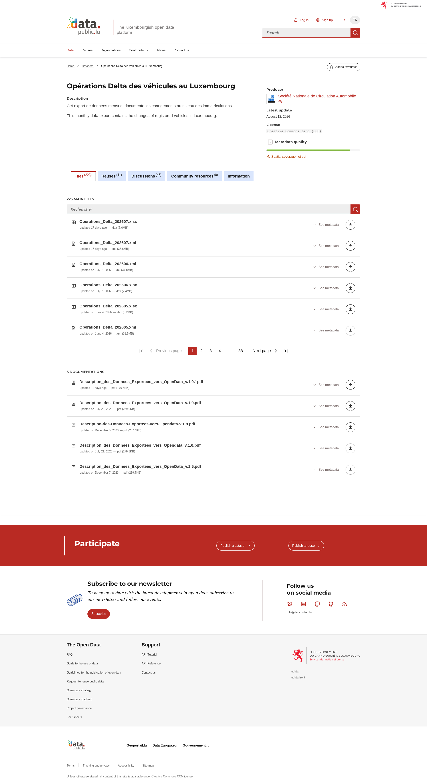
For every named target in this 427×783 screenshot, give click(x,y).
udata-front (298, 677)
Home (71, 66)
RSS (345, 604)
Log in (304, 20)
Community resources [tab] (194, 175)
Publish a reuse (303, 545)
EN (355, 20)
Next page (262, 351)
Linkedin (303, 604)
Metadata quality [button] (270, 142)
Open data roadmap (79, 699)
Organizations (111, 50)
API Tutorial (149, 654)
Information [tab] (239, 176)
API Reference (151, 663)
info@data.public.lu (299, 612)
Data (70, 50)
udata (294, 671)
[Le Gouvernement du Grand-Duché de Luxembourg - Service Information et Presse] (326, 655)
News (161, 50)
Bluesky (290, 604)
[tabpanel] (213, 348)
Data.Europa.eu (165, 745)
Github (331, 604)
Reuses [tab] (111, 175)
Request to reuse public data (85, 681)
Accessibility (126, 765)
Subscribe (98, 614)
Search (355, 33)
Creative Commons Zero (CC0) (294, 131)
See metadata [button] (328, 224)
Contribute (136, 50)
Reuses (87, 50)
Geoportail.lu (137, 745)
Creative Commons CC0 (167, 776)
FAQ (70, 654)
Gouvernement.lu (196, 745)
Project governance (79, 708)
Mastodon (317, 604)
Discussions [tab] (145, 175)
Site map (148, 765)
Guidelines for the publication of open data (94, 672)
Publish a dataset (232, 545)
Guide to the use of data (82, 663)
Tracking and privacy (97, 765)
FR (342, 20)
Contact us (181, 50)
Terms (71, 765)
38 (240, 351)
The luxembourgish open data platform (145, 30)
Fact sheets (74, 717)
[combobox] (306, 33)
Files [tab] (83, 175)
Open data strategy (79, 690)
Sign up (327, 20)
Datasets (88, 66)
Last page (286, 351)
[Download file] (350, 225)
